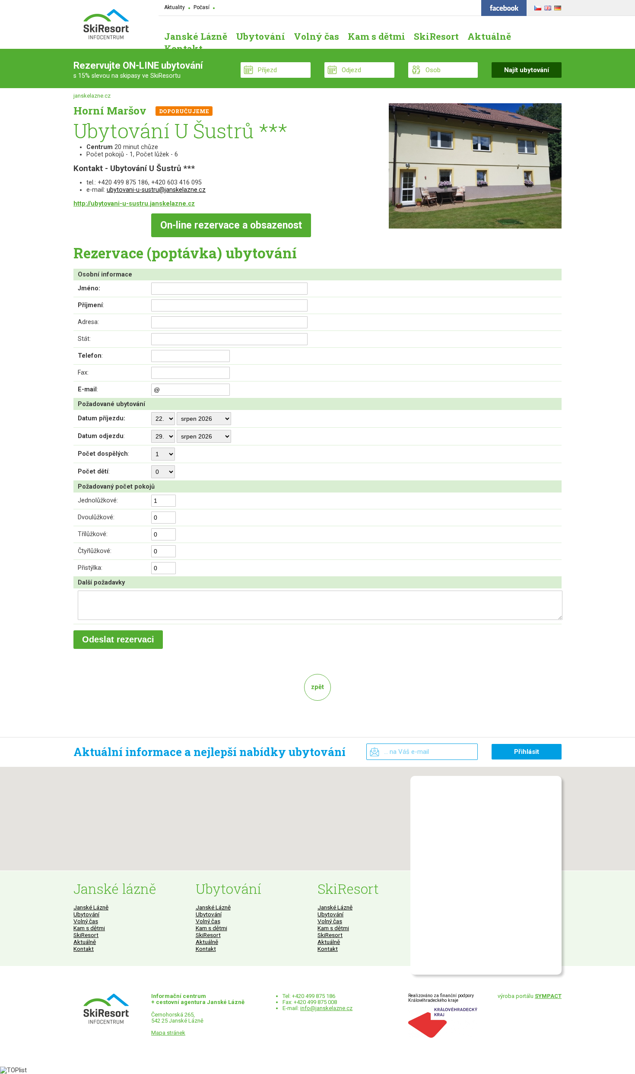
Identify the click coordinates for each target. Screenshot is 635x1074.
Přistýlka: (90, 568)
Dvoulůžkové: (96, 517)
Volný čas (85, 921)
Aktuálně (84, 941)
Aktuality (174, 7)
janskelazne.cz (92, 95)
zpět (317, 687)
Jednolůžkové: (98, 500)
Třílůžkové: (93, 534)
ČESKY (537, 6)
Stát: (84, 339)
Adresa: (88, 322)
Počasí (202, 7)
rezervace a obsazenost (231, 225)
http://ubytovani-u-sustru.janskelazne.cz (134, 203)
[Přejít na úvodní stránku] (105, 25)
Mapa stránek (168, 1033)
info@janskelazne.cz (326, 1008)
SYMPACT (548, 996)
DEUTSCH (557, 6)
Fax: (83, 372)
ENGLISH (547, 6)
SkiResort (85, 934)
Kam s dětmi (89, 928)
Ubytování (86, 914)
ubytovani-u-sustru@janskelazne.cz (156, 190)
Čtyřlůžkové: (94, 551)
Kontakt (83, 948)
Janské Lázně (90, 907)
